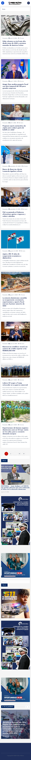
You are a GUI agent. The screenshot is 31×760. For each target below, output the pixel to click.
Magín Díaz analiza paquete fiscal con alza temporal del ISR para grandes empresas (15, 86)
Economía (5, 38)
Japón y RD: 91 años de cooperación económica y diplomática (12, 256)
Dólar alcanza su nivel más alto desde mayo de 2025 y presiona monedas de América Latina (15, 43)
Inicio (3, 9)
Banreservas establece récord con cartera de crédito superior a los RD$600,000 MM (15, 349)
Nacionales (6, 719)
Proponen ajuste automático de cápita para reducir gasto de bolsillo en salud (14, 128)
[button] (26, 707)
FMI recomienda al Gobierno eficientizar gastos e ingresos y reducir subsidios (14, 214)
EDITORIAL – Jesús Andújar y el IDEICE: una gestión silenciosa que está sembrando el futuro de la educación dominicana (15, 488)
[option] (15, 724)
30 (19, 453)
